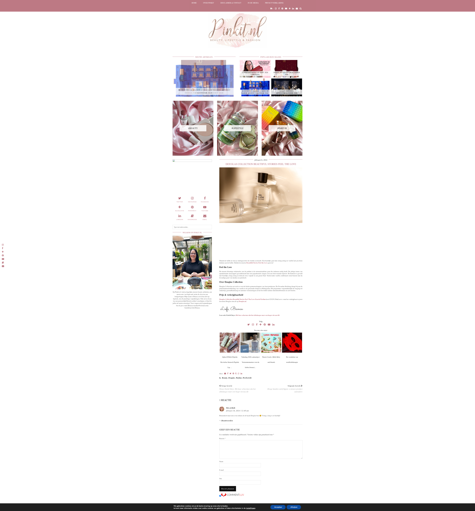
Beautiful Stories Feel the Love (257, 262)
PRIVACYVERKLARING (274, 3)
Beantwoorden (227, 420)
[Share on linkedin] (241, 374)
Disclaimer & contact (230, 3)
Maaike (231, 408)
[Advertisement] (260, 240)
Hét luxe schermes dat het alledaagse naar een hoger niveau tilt (258, 315)
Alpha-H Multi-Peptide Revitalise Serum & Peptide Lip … (230, 362)
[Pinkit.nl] (237, 25)
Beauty (224, 377)
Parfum (239, 377)
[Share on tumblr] (236, 374)
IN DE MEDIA (253, 3)
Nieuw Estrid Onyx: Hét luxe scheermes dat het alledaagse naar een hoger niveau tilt (237, 389)
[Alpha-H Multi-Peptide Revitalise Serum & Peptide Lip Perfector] (230, 343)
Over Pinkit (208, 3)
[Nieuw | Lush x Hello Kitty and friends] (271, 343)
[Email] (297, 8)
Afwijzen (293, 507)
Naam (221, 461)
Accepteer (278, 507)
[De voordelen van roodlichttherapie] (292, 343)
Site (220, 478)
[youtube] (286, 8)
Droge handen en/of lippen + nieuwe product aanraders (284, 389)
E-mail (221, 470)
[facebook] (279, 8)
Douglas (231, 377)
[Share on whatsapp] (238, 374)
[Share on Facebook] (228, 374)
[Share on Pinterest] (233, 374)
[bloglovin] (289, 8)
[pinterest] (282, 8)
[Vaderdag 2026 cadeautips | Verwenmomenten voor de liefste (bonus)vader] (250, 343)
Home (194, 3)
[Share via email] (225, 374)
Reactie (222, 438)
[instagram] (276, 8)
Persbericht (247, 377)
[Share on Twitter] (230, 374)
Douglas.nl (242, 301)
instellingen (250, 508)
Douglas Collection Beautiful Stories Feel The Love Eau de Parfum (242, 299)
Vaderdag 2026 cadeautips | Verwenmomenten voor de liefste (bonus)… (250, 362)
